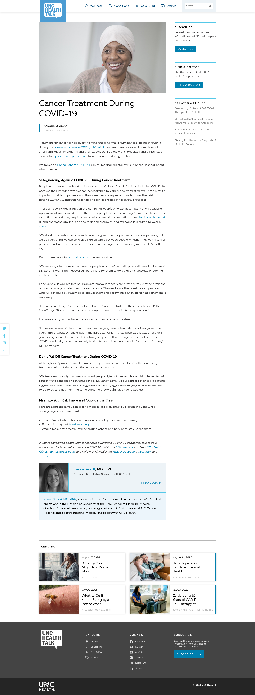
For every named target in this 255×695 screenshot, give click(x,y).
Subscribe (185, 49)
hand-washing (79, 424)
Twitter (117, 451)
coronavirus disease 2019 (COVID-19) (79, 147)
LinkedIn (139, 668)
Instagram (144, 451)
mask (42, 226)
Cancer (48, 131)
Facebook (129, 451)
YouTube (44, 456)
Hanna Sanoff (84, 469)
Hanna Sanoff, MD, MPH (73, 165)
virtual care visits (80, 257)
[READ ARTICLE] (82, 567)
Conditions (121, 6)
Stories (171, 6)
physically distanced (151, 217)
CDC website (124, 447)
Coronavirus (63, 131)
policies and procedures (71, 156)
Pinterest (140, 657)
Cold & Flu (148, 6)
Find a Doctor (150, 483)
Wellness (96, 6)
